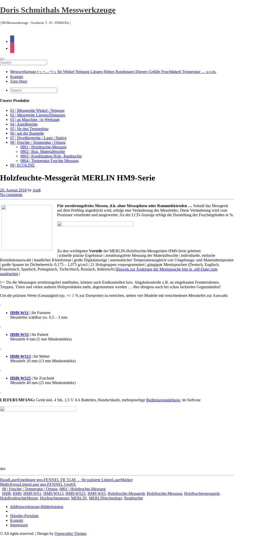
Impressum (19, 525)
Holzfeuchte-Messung (164, 493)
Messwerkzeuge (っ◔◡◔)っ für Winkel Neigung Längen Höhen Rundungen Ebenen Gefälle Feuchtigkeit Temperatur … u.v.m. (113, 71)
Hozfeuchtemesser (54, 498)
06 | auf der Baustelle (27, 133)
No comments (11, 194)
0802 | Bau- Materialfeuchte (42, 151)
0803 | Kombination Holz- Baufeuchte (51, 156)
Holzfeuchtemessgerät (201, 493)
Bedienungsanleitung (163, 400)
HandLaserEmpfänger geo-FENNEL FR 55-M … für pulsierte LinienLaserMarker (66, 480)
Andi (36, 190)
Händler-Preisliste (24, 516)
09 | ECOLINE (22, 165)
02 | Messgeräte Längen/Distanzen (37, 115)
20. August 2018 (13, 190)
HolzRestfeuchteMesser (19, 498)
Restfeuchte (133, 498)
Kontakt (16, 77)
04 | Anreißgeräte (24, 124)
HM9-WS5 (97, 493)
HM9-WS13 (53, 493)
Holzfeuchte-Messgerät (126, 493)
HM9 (17, 493)
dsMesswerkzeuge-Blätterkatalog (36, 507)
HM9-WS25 (76, 493)
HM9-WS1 (32, 493)
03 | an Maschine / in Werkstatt (34, 119)
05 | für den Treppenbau (29, 129)
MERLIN (79, 498)
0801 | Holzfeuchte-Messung (43, 147)
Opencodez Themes (71, 533)
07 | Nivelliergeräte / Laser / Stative (38, 138)
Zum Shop (18, 81)
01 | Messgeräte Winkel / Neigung (37, 110)
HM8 (6, 493)
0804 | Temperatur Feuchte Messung (49, 160)
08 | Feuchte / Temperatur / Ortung (38, 142)
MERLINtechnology (105, 498)
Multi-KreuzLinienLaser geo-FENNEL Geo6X (38, 484)
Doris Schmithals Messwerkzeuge (58, 9)
